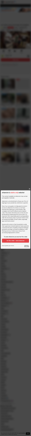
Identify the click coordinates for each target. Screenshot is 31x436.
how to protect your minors (8, 245)
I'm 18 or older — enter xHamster (15, 240)
